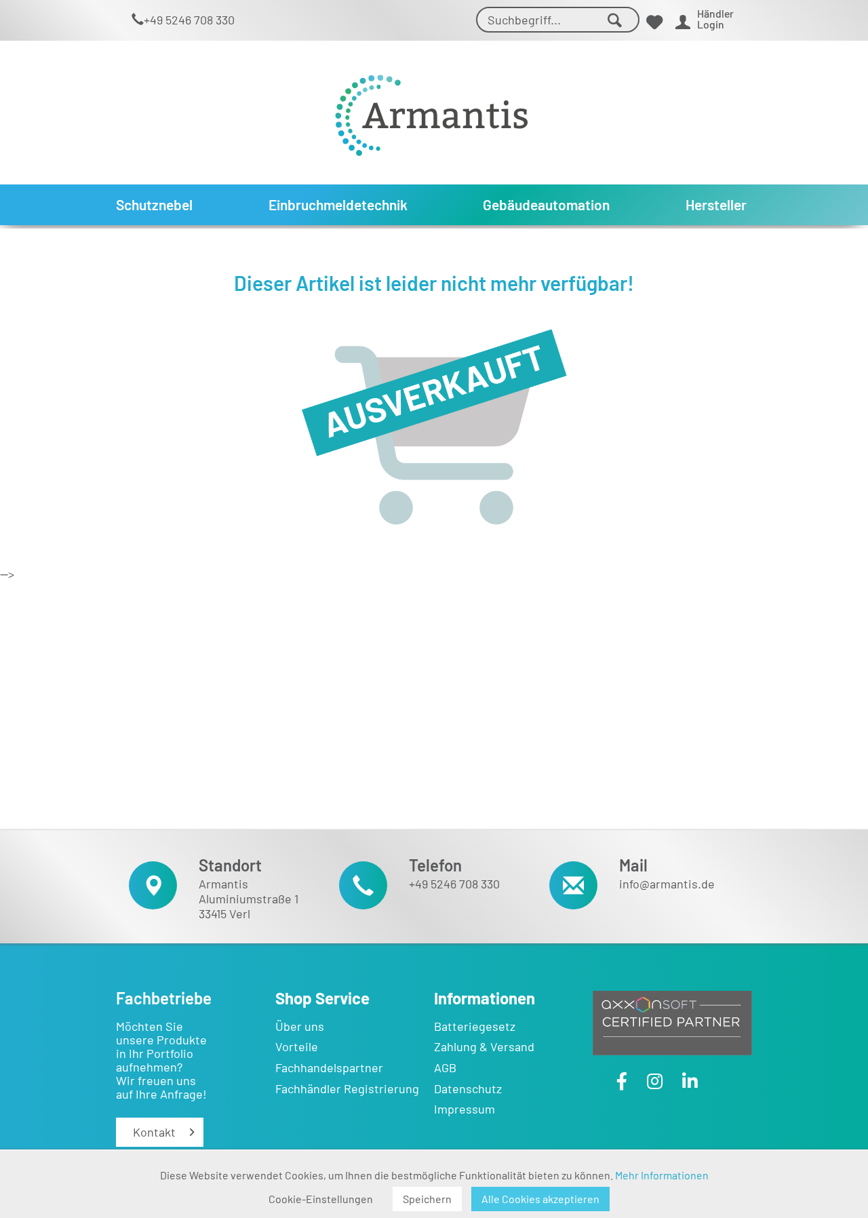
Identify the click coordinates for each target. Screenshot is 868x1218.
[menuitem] (557, 20)
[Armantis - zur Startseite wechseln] (431, 110)
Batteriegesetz (474, 1026)
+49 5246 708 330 (189, 19)
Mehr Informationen (662, 1174)
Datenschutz (468, 1088)
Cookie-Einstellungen (321, 1198)
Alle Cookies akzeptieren (540, 1198)
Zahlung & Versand (484, 1046)
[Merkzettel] (654, 22)
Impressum (464, 1108)
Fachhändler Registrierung (347, 1088)
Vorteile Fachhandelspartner (329, 1057)
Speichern (427, 1198)
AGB (445, 1067)
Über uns (299, 1026)
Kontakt (154, 1131)
